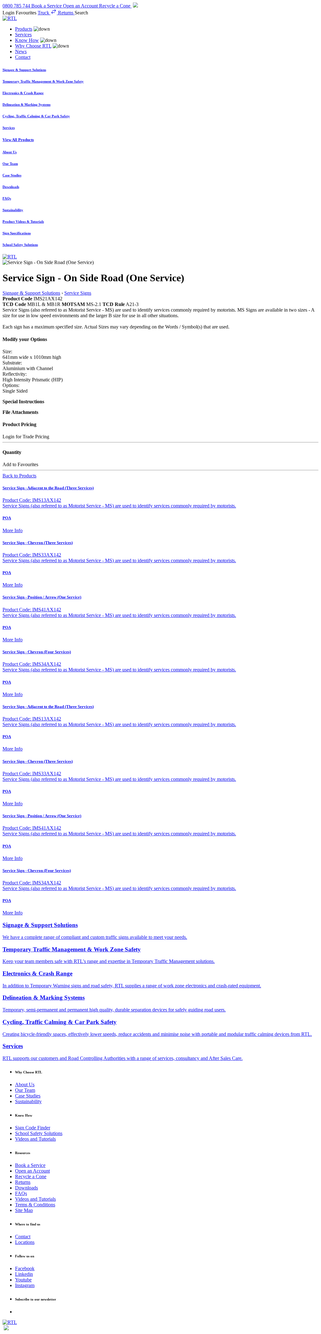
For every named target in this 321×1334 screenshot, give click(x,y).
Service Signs (77, 293)
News (21, 51)
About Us (24, 1084)
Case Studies (27, 1095)
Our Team (25, 1090)
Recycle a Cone (30, 1176)
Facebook (24, 1268)
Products (23, 29)
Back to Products (19, 475)
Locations (24, 1242)
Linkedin (24, 1274)
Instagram (24, 1285)
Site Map (24, 1210)
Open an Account (32, 1171)
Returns (22, 1182)
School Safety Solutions (38, 1133)
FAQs (21, 1193)
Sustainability (28, 1101)
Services (23, 34)
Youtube (23, 1279)
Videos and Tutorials (35, 1139)
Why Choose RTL (33, 45)
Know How (27, 40)
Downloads (26, 1187)
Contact (22, 57)
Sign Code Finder (32, 1127)
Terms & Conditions (35, 1204)
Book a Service (30, 1165)
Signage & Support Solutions (31, 293)
